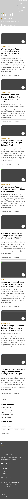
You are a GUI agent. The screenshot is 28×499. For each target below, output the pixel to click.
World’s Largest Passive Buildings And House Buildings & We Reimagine (13, 189)
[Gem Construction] (8, 13)
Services (7, 21)
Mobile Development (6, 279)
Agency (3, 429)
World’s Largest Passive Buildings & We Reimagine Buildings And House (11, 143)
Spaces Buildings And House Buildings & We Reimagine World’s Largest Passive (12, 284)
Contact (19, 21)
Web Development (5, 323)
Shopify (22, 429)
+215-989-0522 (24, 7)
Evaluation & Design (6, 46)
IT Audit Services (5, 184)
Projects (13, 21)
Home (2, 21)
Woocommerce (5, 433)
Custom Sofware (6, 407)
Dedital (16, 429)
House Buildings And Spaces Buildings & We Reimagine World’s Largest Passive (12, 328)
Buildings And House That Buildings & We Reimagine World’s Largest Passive (11, 236)
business (10, 429)
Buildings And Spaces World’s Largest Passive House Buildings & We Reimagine (13, 372)
